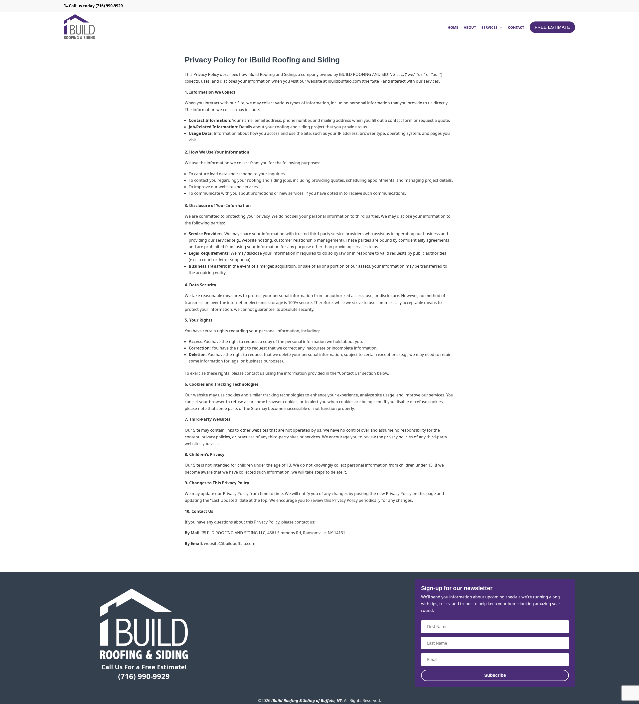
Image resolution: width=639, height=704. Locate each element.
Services (489, 28)
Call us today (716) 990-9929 (93, 5)
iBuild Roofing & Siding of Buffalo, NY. (307, 700)
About (470, 28)
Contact (516, 28)
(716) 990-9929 (144, 676)
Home (453, 28)
